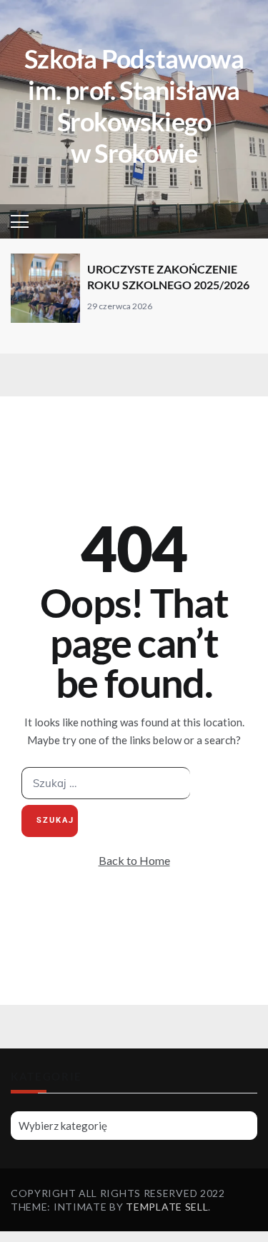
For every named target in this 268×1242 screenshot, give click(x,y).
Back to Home (134, 860)
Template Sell (167, 1207)
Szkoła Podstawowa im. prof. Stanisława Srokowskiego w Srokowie (134, 106)
